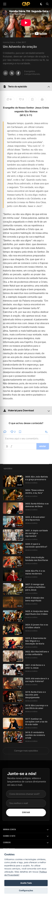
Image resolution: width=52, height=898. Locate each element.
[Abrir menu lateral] (4, 4)
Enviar (26, 813)
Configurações (26, 890)
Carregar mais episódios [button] (26, 751)
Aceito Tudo (26, 883)
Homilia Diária (9, 42)
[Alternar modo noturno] (41, 4)
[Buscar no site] (47, 4)
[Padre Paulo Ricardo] (26, 4)
